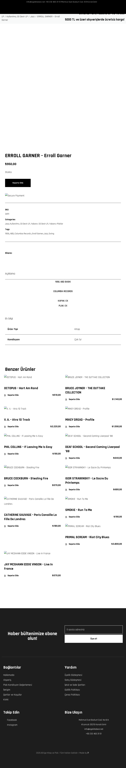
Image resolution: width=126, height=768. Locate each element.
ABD (12, 233)
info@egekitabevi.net (93, 729)
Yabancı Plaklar (56, 223)
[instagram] (64, 8)
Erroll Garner (37, 233)
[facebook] (59, 8)
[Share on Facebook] (16, 253)
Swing (51, 233)
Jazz (7, 223)
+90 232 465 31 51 (94, 733)
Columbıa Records (23, 233)
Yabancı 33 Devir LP (39, 223)
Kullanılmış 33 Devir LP (20, 223)
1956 (7, 233)
